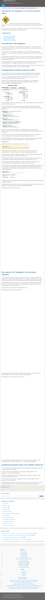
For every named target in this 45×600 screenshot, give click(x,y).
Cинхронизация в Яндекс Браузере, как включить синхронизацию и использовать (21, 541)
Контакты (23, 575)
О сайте (23, 574)
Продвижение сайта (7, 521)
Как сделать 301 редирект (9, 38)
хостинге (18, 475)
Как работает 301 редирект (10, 36)
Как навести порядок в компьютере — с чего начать (14, 539)
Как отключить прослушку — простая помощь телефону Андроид (17, 533)
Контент (5, 515)
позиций (27, 58)
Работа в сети (6, 523)
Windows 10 (5, 505)
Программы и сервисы (8, 519)
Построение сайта (7, 517)
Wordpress (5, 509)
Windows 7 (5, 507)
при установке (39, 279)
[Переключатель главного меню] (3, 5)
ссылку (12, 49)
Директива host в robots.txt (10, 40)
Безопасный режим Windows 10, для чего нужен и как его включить (23, 588)
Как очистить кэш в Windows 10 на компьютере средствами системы (24, 587)
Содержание (23, 572)
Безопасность (6, 511)
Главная (23, 571)
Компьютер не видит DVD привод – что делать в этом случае (16, 535)
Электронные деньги (7, 525)
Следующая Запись (5, 487)
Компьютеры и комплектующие (10, 513)
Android (5, 503)
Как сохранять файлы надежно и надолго (12, 537)
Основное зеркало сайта (9, 37)
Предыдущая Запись (6, 486)
